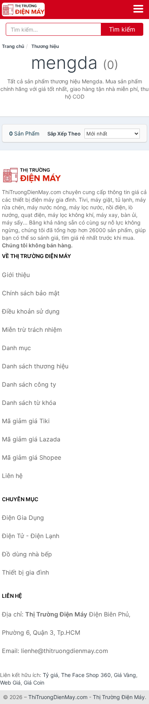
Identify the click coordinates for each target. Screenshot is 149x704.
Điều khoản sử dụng (31, 311)
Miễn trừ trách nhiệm (32, 329)
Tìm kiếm (122, 29)
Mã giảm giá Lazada (31, 439)
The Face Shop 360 (86, 675)
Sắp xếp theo (64, 134)
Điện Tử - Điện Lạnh (30, 536)
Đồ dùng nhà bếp (27, 554)
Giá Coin (34, 682)
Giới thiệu (16, 275)
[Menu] (138, 8)
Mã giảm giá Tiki (26, 421)
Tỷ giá (50, 675)
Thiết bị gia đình (25, 572)
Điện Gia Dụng (23, 517)
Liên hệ (12, 475)
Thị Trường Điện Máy (119, 697)
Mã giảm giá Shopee (31, 457)
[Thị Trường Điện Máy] (40, 175)
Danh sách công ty (29, 384)
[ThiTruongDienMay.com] (31, 9)
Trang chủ (13, 46)
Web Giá (10, 682)
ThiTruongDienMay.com (57, 697)
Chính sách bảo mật (31, 293)
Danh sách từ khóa (29, 402)
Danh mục (16, 348)
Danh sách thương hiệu (35, 366)
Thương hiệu (45, 46)
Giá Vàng (125, 675)
